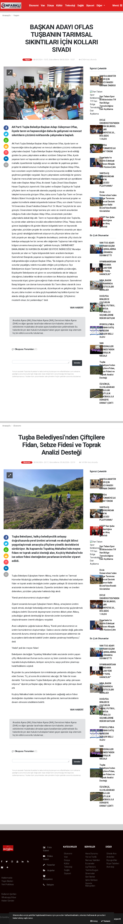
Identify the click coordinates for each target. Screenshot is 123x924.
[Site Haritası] (3, 867)
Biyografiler (111, 860)
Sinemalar (90, 873)
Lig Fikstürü (90, 867)
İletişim (50, 885)
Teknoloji (70, 5)
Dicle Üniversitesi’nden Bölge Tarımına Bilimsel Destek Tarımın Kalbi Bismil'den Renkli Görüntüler (108, 201)
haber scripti (5, 920)
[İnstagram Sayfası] (13, 861)
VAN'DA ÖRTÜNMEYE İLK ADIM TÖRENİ (107, 148)
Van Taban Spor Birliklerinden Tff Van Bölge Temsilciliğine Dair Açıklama (107, 102)
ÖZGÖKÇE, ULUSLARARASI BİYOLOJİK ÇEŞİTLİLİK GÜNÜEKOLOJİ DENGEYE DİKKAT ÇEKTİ (107, 393)
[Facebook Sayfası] (3, 861)
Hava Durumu (91, 853)
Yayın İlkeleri (7, 881)
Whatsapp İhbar (9, 897)
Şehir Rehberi (91, 880)
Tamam (106, 921)
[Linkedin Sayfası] (24, 861)
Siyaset (90, 5)
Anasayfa (6, 15)
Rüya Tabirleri (112, 863)
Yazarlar (50, 865)
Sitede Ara (111, 853)
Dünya (50, 5)
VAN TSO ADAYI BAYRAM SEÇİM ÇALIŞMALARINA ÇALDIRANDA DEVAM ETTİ (107, 249)
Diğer (100, 5)
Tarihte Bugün (91, 870)
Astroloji (110, 867)
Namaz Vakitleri (92, 860)
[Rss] (29, 861)
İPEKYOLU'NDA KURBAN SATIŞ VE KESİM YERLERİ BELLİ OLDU (106, 330)
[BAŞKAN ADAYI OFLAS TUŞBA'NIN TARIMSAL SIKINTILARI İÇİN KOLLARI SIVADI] (43, 93)
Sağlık (80, 5)
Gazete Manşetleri (90, 884)
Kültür (59, 5)
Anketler (110, 857)
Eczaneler (89, 863)
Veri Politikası (8, 884)
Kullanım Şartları (9, 894)
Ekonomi (33, 5)
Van (43, 5)
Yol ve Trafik (91, 857)
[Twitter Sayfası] (8, 861)
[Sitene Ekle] (9, 867)
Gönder (77, 363)
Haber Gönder (8, 900)
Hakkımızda (7, 878)
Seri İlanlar (90, 877)
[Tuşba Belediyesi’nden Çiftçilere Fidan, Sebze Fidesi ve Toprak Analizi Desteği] (43, 499)
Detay (95, 921)
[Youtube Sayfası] (18, 861)
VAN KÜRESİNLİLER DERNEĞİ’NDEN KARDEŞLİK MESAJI (106, 349)
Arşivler (51, 870)
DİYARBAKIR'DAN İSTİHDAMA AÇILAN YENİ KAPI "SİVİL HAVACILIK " (107, 267)
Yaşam (16, 15)
